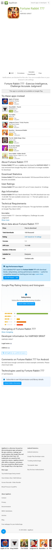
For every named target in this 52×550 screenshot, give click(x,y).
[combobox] (39, 2)
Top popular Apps (32, 465)
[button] (26, 343)
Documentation (6, 506)
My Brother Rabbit (14, 146)
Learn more (39, 274)
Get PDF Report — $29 (11, 277)
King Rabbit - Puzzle (15, 107)
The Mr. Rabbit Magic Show (17, 138)
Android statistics (32, 452)
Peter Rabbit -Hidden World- (17, 153)
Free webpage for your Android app (12, 524)
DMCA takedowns (7, 511)
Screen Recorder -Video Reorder (11, 482)
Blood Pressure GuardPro (9, 487)
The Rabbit (12, 115)
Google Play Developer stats (35, 456)
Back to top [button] (47, 532)
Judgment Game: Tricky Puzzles (19, 122)
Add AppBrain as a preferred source (15, 353)
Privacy (4, 502)
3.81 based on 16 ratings (33, 237)
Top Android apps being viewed (11, 473)
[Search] (48, 2)
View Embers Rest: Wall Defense (11, 478)
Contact (4, 498)
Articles (4, 515)
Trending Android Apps (34, 461)
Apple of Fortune (14, 99)
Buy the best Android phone (35, 469)
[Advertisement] (26, 44)
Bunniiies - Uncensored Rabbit (18, 130)
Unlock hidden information (26, 303)
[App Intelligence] (3, 531)
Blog (3, 520)
